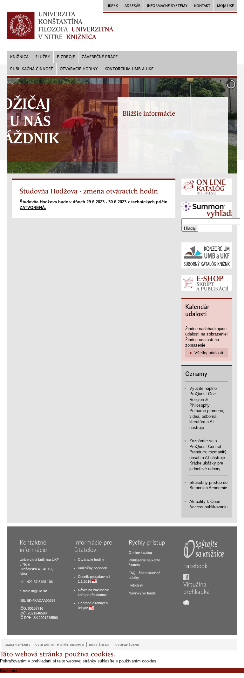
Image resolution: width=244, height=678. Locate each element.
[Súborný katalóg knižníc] (206, 267)
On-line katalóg (140, 552)
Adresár (132, 5)
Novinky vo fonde (142, 593)
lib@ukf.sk (39, 591)
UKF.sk (112, 5)
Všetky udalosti (208, 352)
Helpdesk (136, 585)
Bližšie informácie (149, 113)
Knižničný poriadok (92, 568)
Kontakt (202, 5)
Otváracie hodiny (91, 559)
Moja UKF (225, 5)
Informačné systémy (167, 5)
